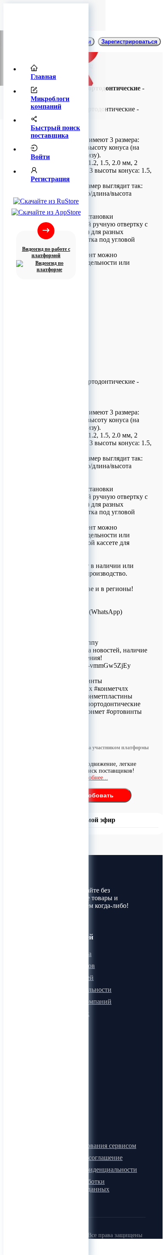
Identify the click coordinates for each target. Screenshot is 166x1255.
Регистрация (50, 179)
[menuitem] (54, 72)
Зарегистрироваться (129, 41)
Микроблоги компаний (50, 102)
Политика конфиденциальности (90, 1169)
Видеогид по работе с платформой (46, 252)
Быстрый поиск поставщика (55, 131)
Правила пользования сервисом (90, 1145)
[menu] (46, 126)
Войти (40, 156)
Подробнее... (91, 777)
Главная (43, 76)
